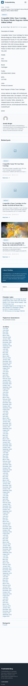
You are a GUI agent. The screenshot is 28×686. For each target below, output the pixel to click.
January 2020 (6, 463)
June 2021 (5, 433)
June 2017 (5, 516)
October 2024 (6, 364)
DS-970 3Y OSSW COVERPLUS (11, 309)
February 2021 (7, 440)
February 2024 (7, 378)
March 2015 (6, 563)
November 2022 (7, 404)
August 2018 (6, 492)
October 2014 (6, 571)
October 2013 (6, 592)
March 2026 (6, 335)
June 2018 (5, 495)
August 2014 (6, 575)
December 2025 (7, 340)
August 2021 (6, 430)
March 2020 (6, 459)
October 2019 (6, 468)
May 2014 (5, 580)
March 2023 (6, 397)
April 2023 (5, 395)
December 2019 (7, 464)
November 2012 (7, 611)
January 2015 (6, 566)
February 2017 (7, 523)
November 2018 (7, 487)
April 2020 (5, 458)
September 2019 (7, 470)
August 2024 (6, 368)
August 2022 (6, 409)
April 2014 (5, 582)
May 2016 (5, 538)
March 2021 (6, 439)
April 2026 (5, 333)
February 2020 (7, 461)
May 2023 (5, 394)
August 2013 (6, 595)
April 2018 (5, 499)
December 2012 (7, 609)
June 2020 (6, 454)
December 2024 (7, 361)
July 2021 (5, 432)
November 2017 (7, 507)
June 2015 (5, 557)
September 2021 (7, 428)
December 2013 (7, 588)
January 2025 (6, 359)
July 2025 (5, 349)
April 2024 (5, 375)
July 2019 (5, 473)
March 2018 (6, 501)
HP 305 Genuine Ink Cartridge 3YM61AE (14, 311)
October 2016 (6, 530)
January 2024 (6, 380)
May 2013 (5, 601)
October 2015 (6, 551)
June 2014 (5, 578)
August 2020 (6, 451)
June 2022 (5, 413)
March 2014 (6, 583)
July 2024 (5, 370)
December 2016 (7, 526)
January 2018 (6, 504)
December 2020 (7, 444)
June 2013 (5, 599)
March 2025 (6, 356)
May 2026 (5, 332)
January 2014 (6, 587)
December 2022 (7, 402)
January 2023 (6, 401)
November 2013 (7, 590)
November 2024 (7, 363)
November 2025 (7, 342)
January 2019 (6, 483)
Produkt (4, 14)
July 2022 (5, 411)
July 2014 (5, 576)
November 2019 (7, 466)
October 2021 (6, 426)
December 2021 (7, 423)
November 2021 (7, 425)
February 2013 (7, 606)
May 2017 (5, 518)
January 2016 (6, 545)
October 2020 (6, 447)
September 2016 (7, 532)
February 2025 (7, 358)
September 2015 (7, 552)
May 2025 (5, 352)
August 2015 (6, 554)
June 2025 (5, 351)
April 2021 (5, 437)
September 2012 (7, 614)
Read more (5, 177)
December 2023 (7, 382)
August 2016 (6, 533)
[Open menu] (25, 2)
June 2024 (6, 371)
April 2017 (5, 520)
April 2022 (5, 416)
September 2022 (7, 408)
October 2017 (6, 509)
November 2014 (7, 569)
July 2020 (5, 452)
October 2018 (6, 489)
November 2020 (7, 445)
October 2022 (6, 406)
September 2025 (7, 346)
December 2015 (7, 547)
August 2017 (6, 513)
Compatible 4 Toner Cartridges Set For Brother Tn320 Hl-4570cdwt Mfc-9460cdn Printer (14, 205)
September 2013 (7, 594)
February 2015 (7, 564)
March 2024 (6, 377)
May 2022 (5, 414)
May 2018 (5, 497)
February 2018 (7, 502)
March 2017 (6, 521)
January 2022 (6, 421)
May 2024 (5, 373)
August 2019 (6, 471)
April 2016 (5, 540)
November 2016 (7, 528)
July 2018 (5, 494)
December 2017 (7, 506)
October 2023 (6, 385)
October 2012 (6, 613)
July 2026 (5, 328)
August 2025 (6, 347)
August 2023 (6, 389)
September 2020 (7, 449)
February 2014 (7, 585)
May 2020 (5, 456)
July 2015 (5, 556)
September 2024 (7, 366)
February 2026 (7, 337)
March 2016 (6, 542)
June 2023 (5, 392)
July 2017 (5, 514)
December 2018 (7, 485)
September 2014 (7, 573)
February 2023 (7, 399)
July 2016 (5, 535)
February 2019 (7, 482)
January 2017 (6, 525)
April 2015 (5, 561)
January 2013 (6, 607)
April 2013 (5, 602)
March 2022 (6, 418)
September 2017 (7, 511)
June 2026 (6, 330)
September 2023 (7, 387)
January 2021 (6, 442)
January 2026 (6, 339)
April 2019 (5, 478)
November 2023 (7, 383)
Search (5, 287)
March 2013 (6, 604)
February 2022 (7, 420)
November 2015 (7, 549)
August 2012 (6, 616)
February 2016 (7, 544)
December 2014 (7, 568)
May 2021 (5, 435)
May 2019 (5, 476)
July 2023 (5, 390)
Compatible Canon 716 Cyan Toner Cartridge (13, 165)
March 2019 (6, 480)
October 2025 (6, 344)
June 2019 (5, 475)
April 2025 (5, 354)
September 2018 (7, 490)
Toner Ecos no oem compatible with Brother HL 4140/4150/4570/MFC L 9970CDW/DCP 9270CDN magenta (13, 245)
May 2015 (5, 559)
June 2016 (5, 537)
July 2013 (5, 597)
